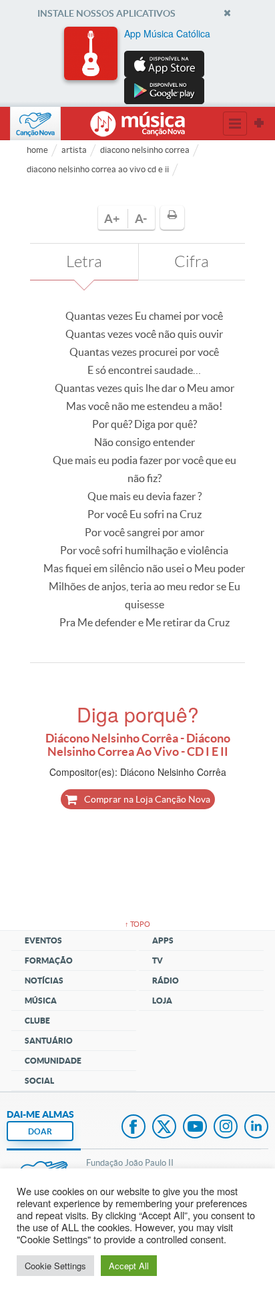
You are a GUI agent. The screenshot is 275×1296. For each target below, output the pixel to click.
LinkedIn (256, 1128)
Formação (49, 960)
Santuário (49, 1040)
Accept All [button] (129, 1265)
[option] (137, 65)
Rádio (165, 980)
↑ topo (137, 924)
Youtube (195, 1128)
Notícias (44, 980)
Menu (235, 124)
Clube (37, 1020)
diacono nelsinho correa (145, 150)
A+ (111, 219)
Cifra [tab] (191, 261)
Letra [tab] (84, 261)
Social (39, 1080)
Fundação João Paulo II (130, 1163)
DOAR (40, 1131)
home (37, 150)
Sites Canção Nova (259, 124)
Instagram (225, 1128)
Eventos (43, 940)
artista (74, 150)
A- (141, 219)
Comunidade (53, 1060)
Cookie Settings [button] (55, 1265)
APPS (163, 940)
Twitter (164, 1128)
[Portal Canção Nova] (35, 123)
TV (157, 960)
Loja (162, 1000)
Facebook (133, 1128)
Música (41, 1000)
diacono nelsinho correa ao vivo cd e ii (98, 169)
